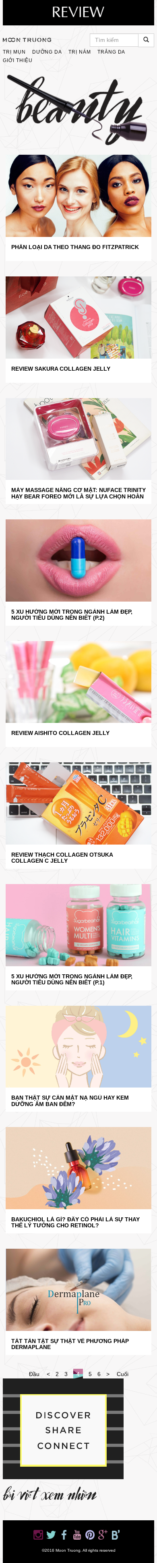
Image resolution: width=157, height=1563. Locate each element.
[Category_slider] (78, 111)
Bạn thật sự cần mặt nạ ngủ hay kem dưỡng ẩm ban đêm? (70, 1101)
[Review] (78, 12)
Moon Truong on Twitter (51, 1535)
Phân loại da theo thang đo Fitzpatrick (75, 247)
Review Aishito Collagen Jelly (60, 733)
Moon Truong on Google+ (102, 1535)
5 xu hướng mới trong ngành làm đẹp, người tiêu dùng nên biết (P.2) (71, 615)
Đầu (34, 1374)
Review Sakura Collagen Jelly (60, 369)
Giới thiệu (18, 60)
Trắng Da (111, 52)
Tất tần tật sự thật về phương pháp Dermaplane (70, 1344)
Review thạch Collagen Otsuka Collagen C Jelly (62, 858)
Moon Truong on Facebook (64, 1535)
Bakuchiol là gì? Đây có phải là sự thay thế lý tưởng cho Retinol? (75, 1222)
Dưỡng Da (47, 52)
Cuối (122, 1374)
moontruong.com (27, 39)
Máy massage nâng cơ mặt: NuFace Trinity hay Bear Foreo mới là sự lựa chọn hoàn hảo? (78, 493)
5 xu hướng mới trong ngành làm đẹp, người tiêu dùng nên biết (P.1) (71, 980)
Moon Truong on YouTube (77, 1535)
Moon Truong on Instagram (38, 1535)
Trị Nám (79, 52)
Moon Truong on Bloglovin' (115, 1535)
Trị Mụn (14, 52)
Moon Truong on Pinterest (90, 1535)
